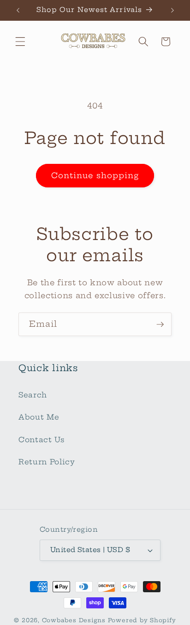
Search (32, 395)
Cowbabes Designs (75, 620)
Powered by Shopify (142, 620)
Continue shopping (95, 175)
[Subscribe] (160, 324)
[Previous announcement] (18, 10)
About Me (38, 417)
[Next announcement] (172, 10)
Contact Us (41, 439)
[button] (20, 41)
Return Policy (46, 461)
